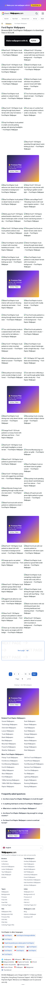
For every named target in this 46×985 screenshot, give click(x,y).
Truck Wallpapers (7, 734)
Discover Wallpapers (7, 866)
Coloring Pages (6, 905)
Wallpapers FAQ (6, 911)
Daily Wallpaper (6, 874)
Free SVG (4, 900)
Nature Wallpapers (30, 740)
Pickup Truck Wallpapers (10, 757)
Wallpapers (9, 23)
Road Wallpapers (30, 744)
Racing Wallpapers (30, 786)
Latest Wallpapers (7, 869)
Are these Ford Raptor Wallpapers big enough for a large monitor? (22, 814)
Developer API (28, 917)
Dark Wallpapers (29, 864)
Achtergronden (24, 964)
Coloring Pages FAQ (7, 925)
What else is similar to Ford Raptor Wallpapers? (20, 808)
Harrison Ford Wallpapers (32, 767)
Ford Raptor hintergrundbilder (25, 935)
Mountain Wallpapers (9, 744)
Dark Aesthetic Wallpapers (32, 882)
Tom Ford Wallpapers (31, 770)
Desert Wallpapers (30, 724)
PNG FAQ (4, 922)
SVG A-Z (26, 900)
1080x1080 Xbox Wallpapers (11, 783)
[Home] (2, 23)
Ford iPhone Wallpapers (32, 761)
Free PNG (4, 902)
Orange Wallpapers (30, 734)
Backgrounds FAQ (7, 914)
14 (29, 674)
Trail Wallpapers (29, 728)
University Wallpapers (30, 874)
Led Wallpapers (29, 737)
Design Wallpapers (30, 747)
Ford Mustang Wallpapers (10, 764)
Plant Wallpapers (29, 866)
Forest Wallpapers (29, 877)
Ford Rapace (8, 947)
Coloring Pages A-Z (30, 905)
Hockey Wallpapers (30, 861)
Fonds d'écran (8, 967)
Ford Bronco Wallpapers (10, 761)
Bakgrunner (29, 967)
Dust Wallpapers (29, 731)
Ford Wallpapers (7, 777)
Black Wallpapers (7, 737)
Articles (3, 877)
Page (17, 679)
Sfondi (35, 962)
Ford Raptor (8, 935)
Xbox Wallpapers (7, 773)
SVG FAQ (4, 919)
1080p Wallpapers (8, 770)
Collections (5, 864)
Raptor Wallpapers (8, 786)
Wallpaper (28, 959)
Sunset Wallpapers (8, 721)
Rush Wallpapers (29, 721)
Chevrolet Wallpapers (9, 728)
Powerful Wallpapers (9, 747)
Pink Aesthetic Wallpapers (32, 880)
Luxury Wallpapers (8, 731)
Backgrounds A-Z (29, 894)
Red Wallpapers (7, 740)
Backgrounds (5, 894)
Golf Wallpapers (29, 872)
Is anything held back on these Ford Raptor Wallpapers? (22, 804)
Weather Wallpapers (8, 750)
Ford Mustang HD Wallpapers (34, 764)
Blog (25, 911)
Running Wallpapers (31, 783)
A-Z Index (4, 861)
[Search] (37, 13)
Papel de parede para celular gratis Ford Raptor (19, 943)
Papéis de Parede (23, 962)
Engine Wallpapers (30, 780)
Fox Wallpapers (29, 773)
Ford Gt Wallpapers (8, 767)
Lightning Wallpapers (31, 777)
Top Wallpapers (6, 872)
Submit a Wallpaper (30, 914)
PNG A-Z (26, 902)
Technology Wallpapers (9, 724)
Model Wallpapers (29, 869)
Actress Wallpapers (30, 885)
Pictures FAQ (5, 917)
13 (25, 674)
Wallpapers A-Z (29, 892)
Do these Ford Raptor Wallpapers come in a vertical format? (20, 821)
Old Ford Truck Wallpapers (33, 757)
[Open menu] (42, 13)
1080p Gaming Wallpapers (10, 780)
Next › (34, 674)
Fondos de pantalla (10, 964)
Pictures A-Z (28, 897)
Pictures (4, 897)
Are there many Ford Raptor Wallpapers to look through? (23, 799)
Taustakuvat (7, 970)
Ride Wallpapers (29, 750)
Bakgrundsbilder (9, 962)
